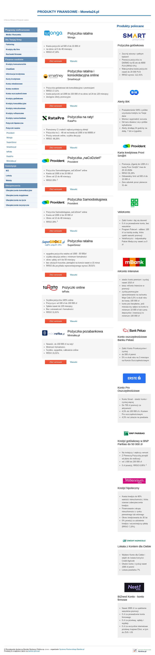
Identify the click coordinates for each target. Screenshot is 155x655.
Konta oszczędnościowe (16, 94)
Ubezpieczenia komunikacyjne (19, 190)
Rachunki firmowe (13, 54)
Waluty (9, 180)
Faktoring (10, 44)
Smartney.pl (11, 147)
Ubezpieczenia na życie (16, 200)
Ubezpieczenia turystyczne (17, 205)
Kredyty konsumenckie (16, 64)
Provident (10, 133)
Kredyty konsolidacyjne (16, 104)
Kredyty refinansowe (15, 113)
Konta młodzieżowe (14, 84)
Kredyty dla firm (13, 49)
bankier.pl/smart (34, 651)
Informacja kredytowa (15, 74)
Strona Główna (10, 20)
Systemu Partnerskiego (68, 649)
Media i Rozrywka (13, 35)
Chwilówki (10, 69)
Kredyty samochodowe (16, 118)
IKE (7, 171)
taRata (9, 152)
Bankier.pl (80, 649)
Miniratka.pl (11, 161)
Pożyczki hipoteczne (14, 123)
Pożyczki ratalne (23, 20)
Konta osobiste (12, 89)
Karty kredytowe (13, 79)
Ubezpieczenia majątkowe (17, 195)
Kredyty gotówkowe (14, 99)
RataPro (10, 156)
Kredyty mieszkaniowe (16, 108)
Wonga (9, 138)
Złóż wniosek (55, 61)
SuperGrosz (11, 142)
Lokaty (9, 176)
